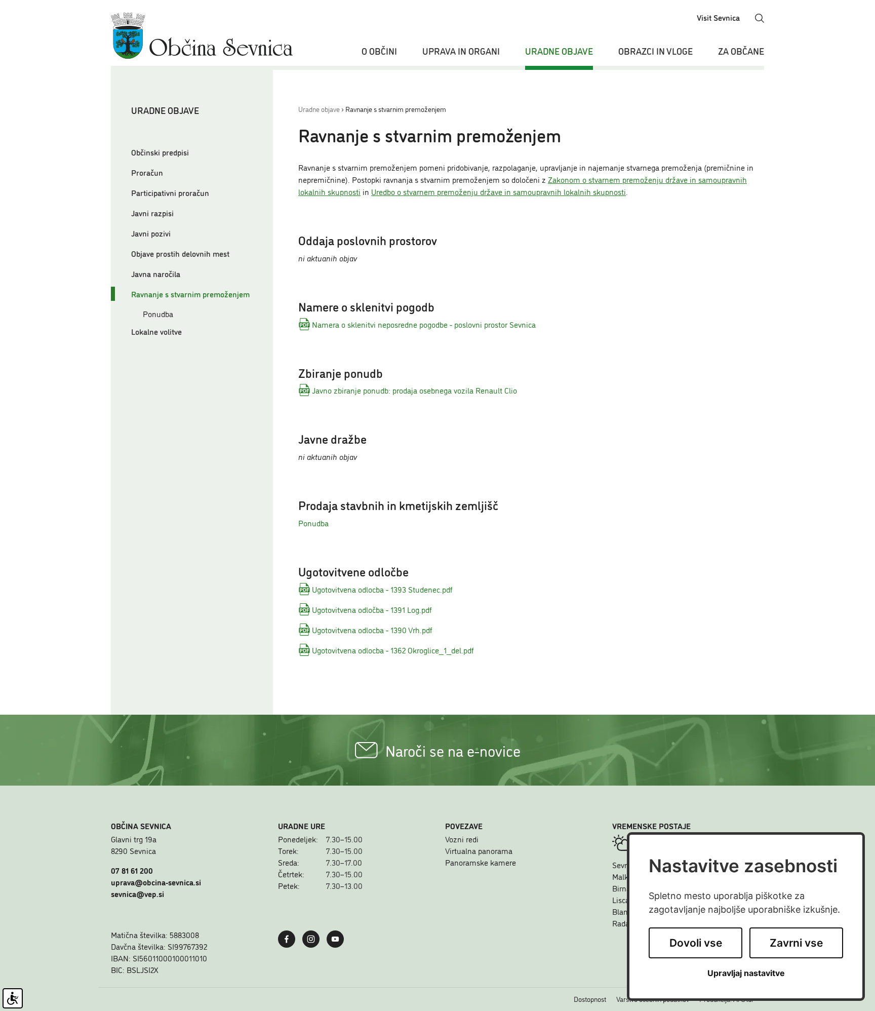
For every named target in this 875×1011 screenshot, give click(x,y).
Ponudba (158, 313)
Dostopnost (590, 998)
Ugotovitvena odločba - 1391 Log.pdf (372, 609)
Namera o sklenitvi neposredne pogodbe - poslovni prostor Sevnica (424, 324)
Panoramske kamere (480, 862)
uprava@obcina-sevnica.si (156, 882)
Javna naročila (155, 273)
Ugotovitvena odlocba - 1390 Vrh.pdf (372, 629)
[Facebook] (289, 937)
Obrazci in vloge (655, 51)
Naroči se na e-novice (453, 750)
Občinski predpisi (160, 152)
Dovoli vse (695, 943)
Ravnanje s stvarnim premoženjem (190, 293)
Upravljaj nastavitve (746, 973)
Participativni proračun (170, 192)
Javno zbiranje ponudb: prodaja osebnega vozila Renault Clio (414, 390)
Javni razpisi (152, 212)
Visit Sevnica (718, 17)
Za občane (741, 51)
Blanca (623, 911)
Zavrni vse (796, 943)
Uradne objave (559, 51)
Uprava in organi (461, 51)
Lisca (620, 900)
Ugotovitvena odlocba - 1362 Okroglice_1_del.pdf (393, 649)
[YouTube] (338, 937)
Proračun (147, 172)
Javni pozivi (151, 233)
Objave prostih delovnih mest (180, 253)
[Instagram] (313, 937)
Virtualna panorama (478, 850)
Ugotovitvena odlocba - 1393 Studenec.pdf (382, 589)
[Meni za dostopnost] (12, 998)
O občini (379, 51)
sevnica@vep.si (137, 893)
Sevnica (625, 865)
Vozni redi (462, 839)
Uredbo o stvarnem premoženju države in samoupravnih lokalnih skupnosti (498, 191)
